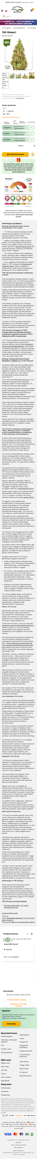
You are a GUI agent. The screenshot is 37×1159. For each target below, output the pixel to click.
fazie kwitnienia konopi (26, 489)
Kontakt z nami (6, 1049)
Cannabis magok (18, 1128)
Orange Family (24, 1065)
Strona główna (7, 28)
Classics (3, 1074)
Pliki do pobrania (6, 1052)
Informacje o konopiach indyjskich (9, 1041)
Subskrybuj (11, 1024)
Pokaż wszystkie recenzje (16, 1000)
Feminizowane (6, 1088)
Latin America (24, 1062)
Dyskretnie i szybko (20, 2)
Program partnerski (26, 1051)
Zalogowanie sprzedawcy (24, 1046)
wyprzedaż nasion (25, 1076)
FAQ (2, 1045)
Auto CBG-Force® (11, 944)
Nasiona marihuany (10, 1122)
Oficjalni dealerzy (6, 1036)
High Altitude (5, 1081)
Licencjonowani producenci (25, 1055)
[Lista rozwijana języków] (6, 11)
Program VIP (24, 1042)
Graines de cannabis (13, 1124)
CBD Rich (4, 1070)
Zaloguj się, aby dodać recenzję (18, 1005)
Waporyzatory (24, 1035)
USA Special (23, 1072)
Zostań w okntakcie (18, 1150)
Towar (22, 1038)
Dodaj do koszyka (16, 154)
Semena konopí (28, 1126)
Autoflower (4, 1091)
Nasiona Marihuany (19, 28)
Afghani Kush (5, 1063)
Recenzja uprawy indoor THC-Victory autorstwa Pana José (16, 906)
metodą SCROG (29, 497)
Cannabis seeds (22, 1122)
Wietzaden (25, 1124)
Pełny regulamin (18, 1147)
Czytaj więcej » (20, 98)
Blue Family (5, 1067)
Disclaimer (18, 1142)
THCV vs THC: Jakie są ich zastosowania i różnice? (18, 922)
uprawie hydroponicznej (23, 247)
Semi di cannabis (16, 1126)
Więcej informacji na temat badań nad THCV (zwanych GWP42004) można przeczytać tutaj (17, 645)
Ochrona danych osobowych (18, 1145)
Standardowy (5, 1095)
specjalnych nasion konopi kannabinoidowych (17, 345)
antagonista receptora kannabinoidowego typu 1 (18, 625)
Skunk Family (24, 1069)
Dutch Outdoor (6, 1077)
